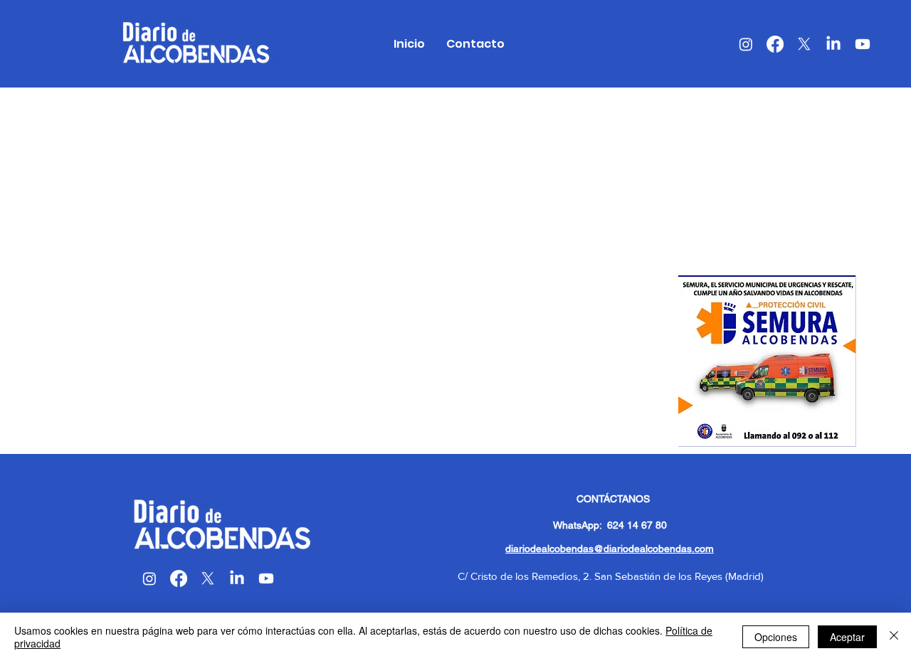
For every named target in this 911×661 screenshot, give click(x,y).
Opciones (775, 637)
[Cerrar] (893, 637)
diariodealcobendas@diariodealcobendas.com (609, 548)
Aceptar (847, 637)
